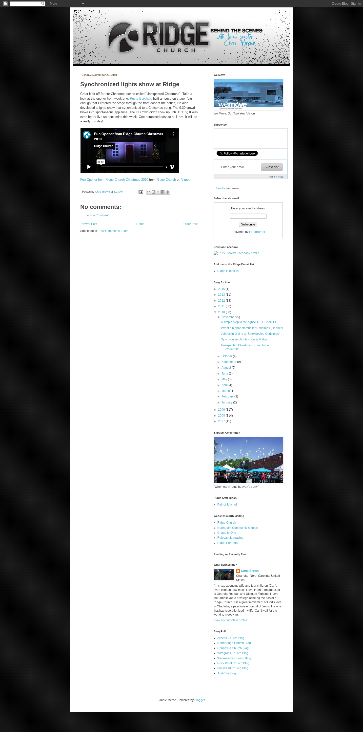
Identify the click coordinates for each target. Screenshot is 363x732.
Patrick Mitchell (227, 504)
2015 (222, 289)
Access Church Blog (230, 638)
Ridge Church (166, 179)
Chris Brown (103, 191)
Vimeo (185, 179)
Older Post (190, 224)
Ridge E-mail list (228, 271)
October (227, 356)
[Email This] (148, 192)
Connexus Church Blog (233, 648)
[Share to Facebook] (162, 192)
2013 (222, 294)
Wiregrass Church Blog (232, 653)
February (228, 396)
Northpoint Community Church (237, 528)
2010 (222, 312)
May (225, 379)
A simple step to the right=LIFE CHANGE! (248, 322)
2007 (222, 421)
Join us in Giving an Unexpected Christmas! (250, 333)
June (225, 373)
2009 (222, 409)
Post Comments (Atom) (114, 231)
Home (140, 224)
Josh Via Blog (226, 673)
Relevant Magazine (230, 537)
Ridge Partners (227, 543)
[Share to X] (158, 192)
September (229, 362)
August (227, 367)
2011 (222, 306)
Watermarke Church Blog (234, 658)
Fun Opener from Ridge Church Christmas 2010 (114, 179)
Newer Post (89, 224)
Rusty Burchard (141, 98)
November (229, 317)
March (226, 391)
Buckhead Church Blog (232, 668)
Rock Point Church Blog (233, 663)
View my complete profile (230, 620)
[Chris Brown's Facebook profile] (236, 253)
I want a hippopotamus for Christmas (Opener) (252, 328)
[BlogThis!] (153, 192)
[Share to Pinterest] (167, 192)
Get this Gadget (277, 177)
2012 (222, 300)
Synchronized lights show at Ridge (244, 339)
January (227, 402)
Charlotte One (226, 532)
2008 (222, 415)
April (225, 385)
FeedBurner (257, 232)
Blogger (199, 700)
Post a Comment (97, 215)
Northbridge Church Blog (234, 643)
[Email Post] (140, 191)
